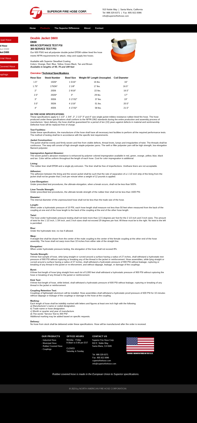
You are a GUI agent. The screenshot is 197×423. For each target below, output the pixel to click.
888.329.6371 (102, 354)
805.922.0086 (103, 358)
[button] (67, 28)
